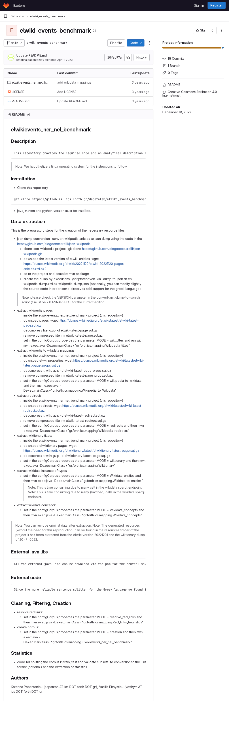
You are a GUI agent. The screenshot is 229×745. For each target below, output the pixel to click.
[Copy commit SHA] (128, 57)
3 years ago (141, 82)
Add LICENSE (66, 92)
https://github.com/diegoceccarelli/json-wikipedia (54, 244)
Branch (174, 66)
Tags (173, 73)
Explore (19, 5)
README (174, 85)
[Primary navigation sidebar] (5, 16)
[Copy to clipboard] (140, 153)
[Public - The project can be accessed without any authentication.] (94, 30)
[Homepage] (6, 5)
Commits (176, 58)
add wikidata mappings (74, 82)
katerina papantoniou (30, 59)
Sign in (199, 5)
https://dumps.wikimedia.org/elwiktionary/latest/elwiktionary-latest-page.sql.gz (81, 450)
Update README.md (31, 55)
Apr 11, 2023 (65, 59)
